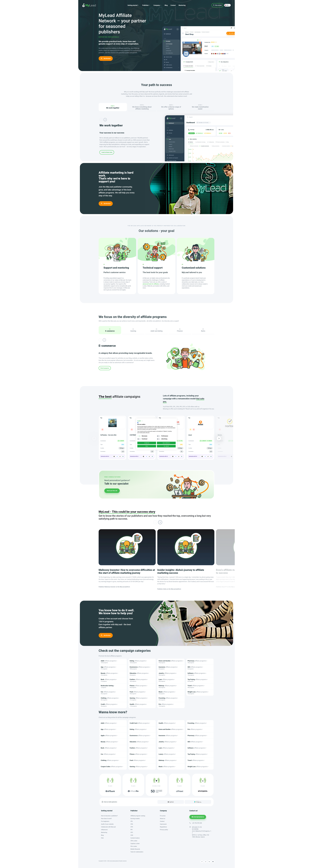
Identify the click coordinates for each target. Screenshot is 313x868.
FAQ (102, 838)
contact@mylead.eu (198, 817)
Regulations (163, 827)
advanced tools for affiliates (151, 284)
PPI (131, 829)
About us (162, 818)
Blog (166, 5)
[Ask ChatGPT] (114, 456)
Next (219, 438)
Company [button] (156, 5)
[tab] (113, 107)
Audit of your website (107, 824)
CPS (131, 827)
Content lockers (135, 838)
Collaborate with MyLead (108, 827)
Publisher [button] (145, 5)
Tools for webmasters (136, 852)
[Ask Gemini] (117, 456)
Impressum (163, 824)
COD (131, 835)
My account (218, 5)
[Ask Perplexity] (123, 456)
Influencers (104, 829)
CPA (131, 824)
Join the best (107, 58)
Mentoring (182, 5)
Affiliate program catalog (137, 816)
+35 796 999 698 (197, 823)
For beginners (105, 821)
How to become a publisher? (109, 816)
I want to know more (106, 152)
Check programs (104, 368)
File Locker (133, 846)
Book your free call (112, 490)
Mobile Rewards (135, 849)
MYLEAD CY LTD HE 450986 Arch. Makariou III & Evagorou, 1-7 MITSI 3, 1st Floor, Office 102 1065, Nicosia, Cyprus (201, 832)
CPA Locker (133, 841)
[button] (227, 5)
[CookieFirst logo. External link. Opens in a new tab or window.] (138, 422)
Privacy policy (164, 829)
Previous (94, 438)
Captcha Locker (135, 843)
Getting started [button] (132, 5)
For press (162, 816)
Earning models (135, 818)
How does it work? (106, 818)
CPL (131, 821)
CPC (131, 832)
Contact (173, 5)
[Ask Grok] (120, 456)
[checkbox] (139, 436)
